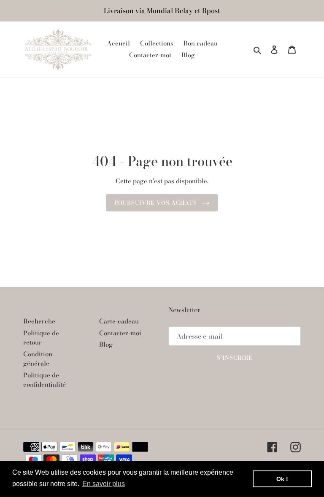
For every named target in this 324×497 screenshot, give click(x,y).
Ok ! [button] (282, 479)
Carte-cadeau (119, 321)
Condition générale (37, 359)
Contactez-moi (120, 333)
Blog (106, 344)
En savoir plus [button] (103, 483)
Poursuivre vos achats (155, 202)
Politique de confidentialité (44, 380)
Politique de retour (41, 337)
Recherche (39, 321)
